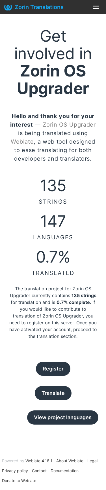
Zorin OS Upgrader (69, 124)
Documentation (65, 470)
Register (53, 369)
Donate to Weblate (19, 480)
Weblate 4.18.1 (38, 460)
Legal (92, 460)
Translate (53, 393)
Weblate (22, 141)
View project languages (63, 417)
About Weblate (69, 460)
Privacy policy (15, 470)
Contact (39, 470)
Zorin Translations (39, 7)
